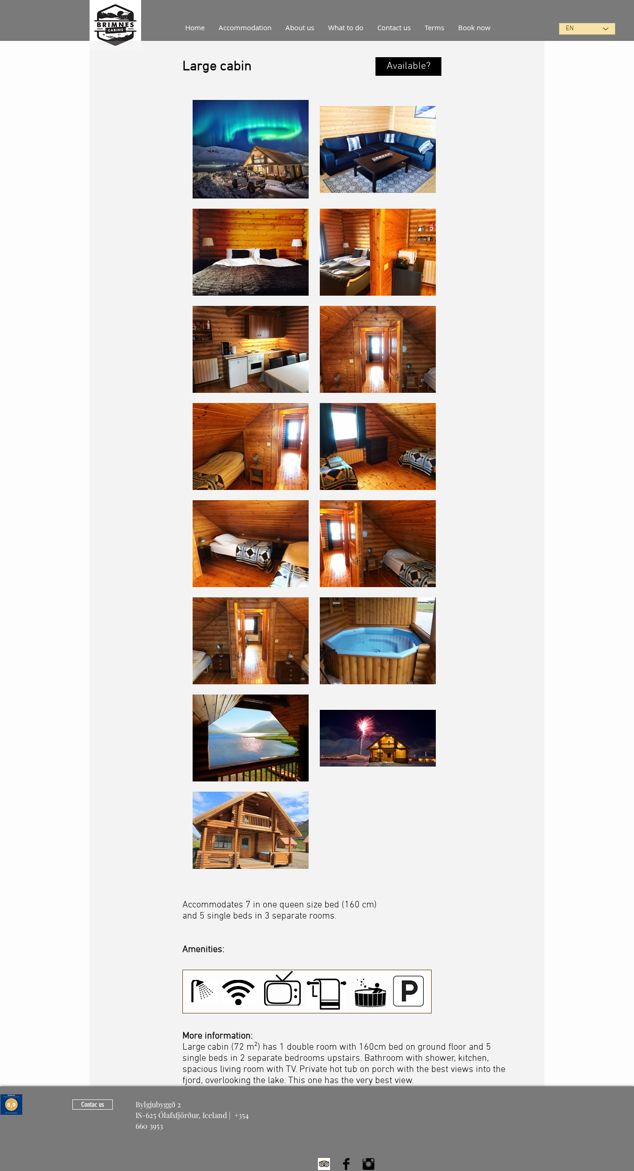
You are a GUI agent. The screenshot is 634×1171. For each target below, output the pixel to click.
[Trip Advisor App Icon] (324, 1164)
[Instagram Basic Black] (368, 1164)
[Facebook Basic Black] (346, 1164)
